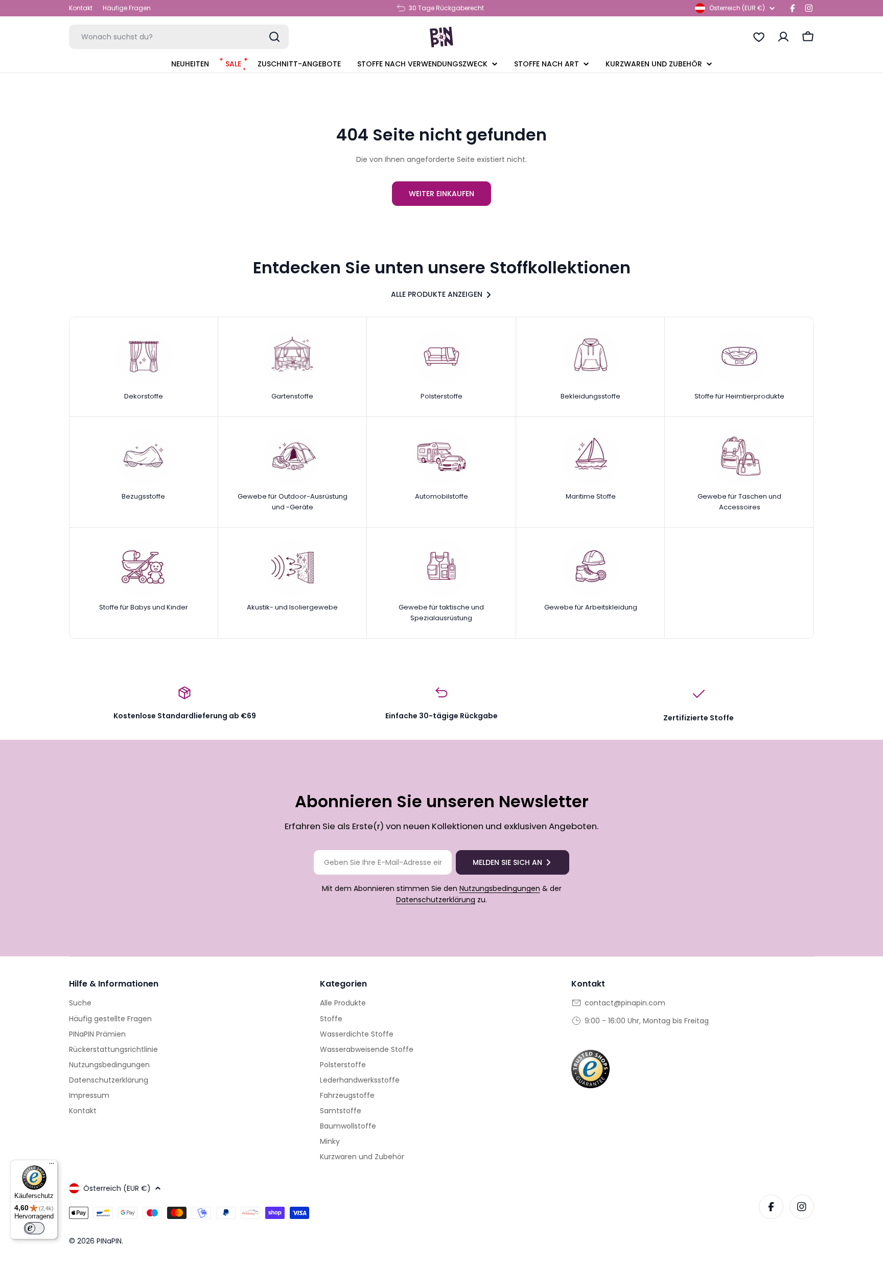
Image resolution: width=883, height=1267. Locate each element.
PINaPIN (109, 1241)
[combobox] (179, 37)
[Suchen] (274, 37)
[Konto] (783, 37)
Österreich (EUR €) (737, 8)
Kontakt (80, 8)
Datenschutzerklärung (435, 900)
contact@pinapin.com (625, 1003)
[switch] (34, 1228)
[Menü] (51, 1166)
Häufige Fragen (127, 8)
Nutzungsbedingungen (499, 888)
